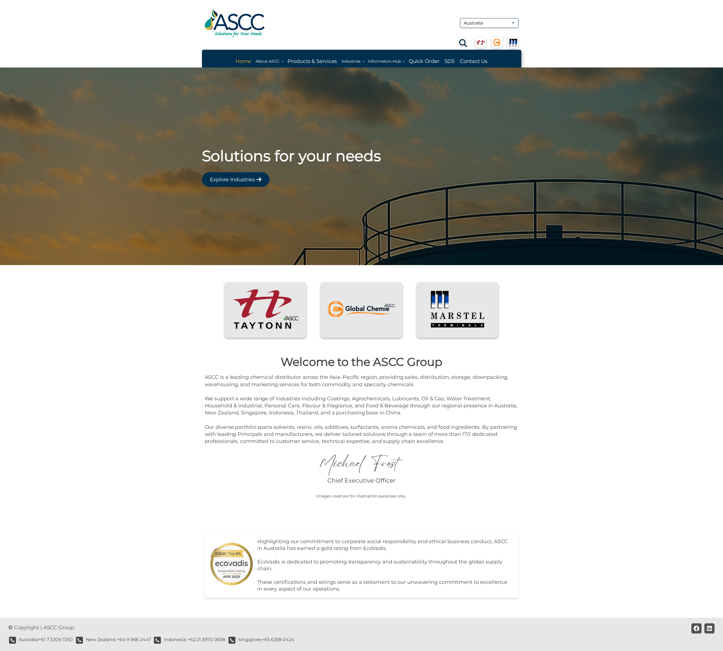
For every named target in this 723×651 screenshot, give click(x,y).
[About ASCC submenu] (283, 61)
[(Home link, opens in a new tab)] (235, 22)
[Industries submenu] (364, 61)
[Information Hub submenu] (403, 61)
